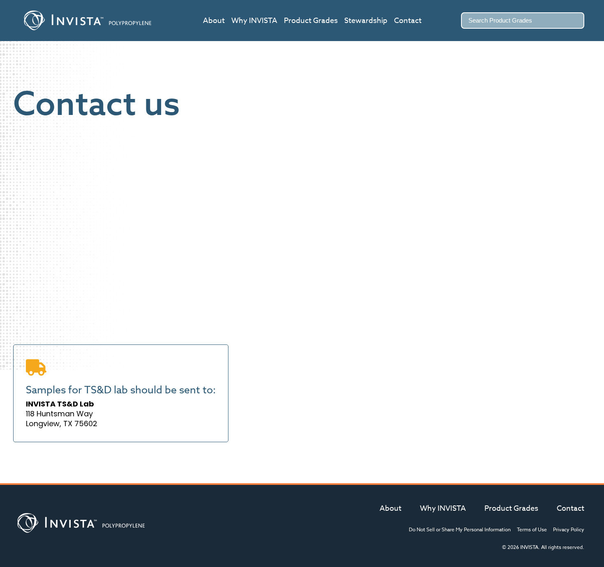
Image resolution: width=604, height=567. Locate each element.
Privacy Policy (568, 529)
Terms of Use (532, 529)
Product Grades (311, 20)
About (214, 20)
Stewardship (365, 20)
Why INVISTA (254, 20)
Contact (408, 20)
